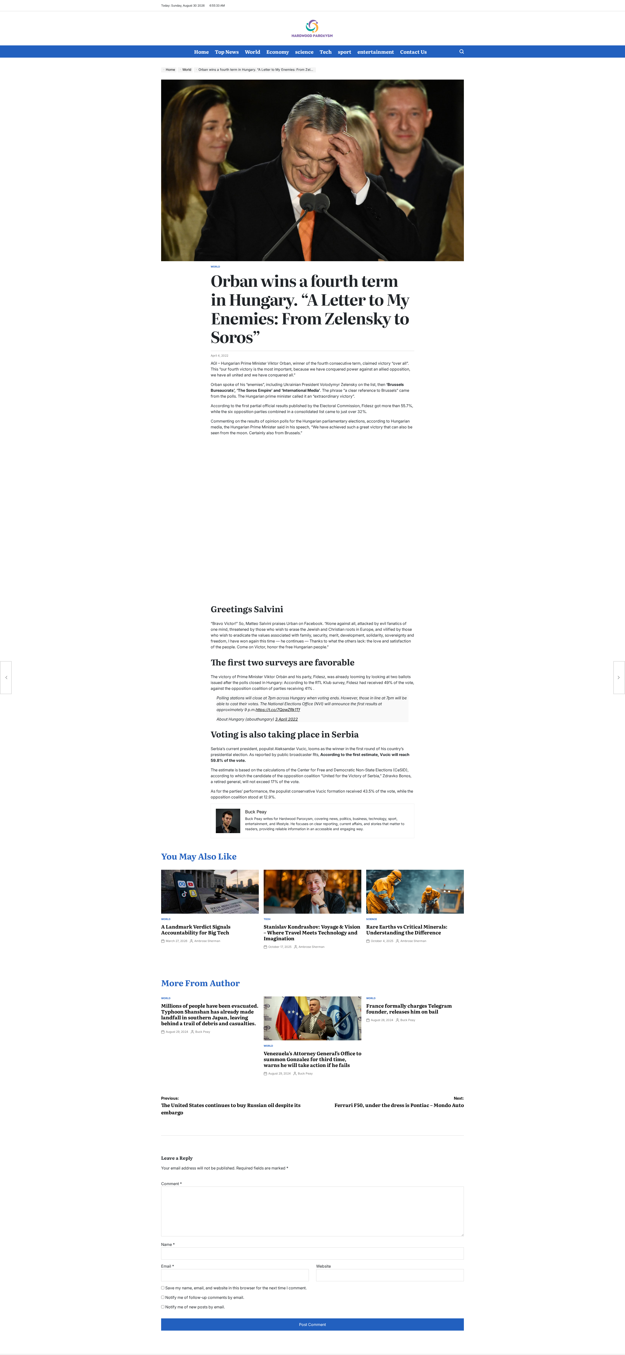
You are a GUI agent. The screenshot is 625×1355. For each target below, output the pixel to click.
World (252, 51)
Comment (171, 1183)
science (304, 51)
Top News (227, 51)
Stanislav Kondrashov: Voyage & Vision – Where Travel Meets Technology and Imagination (312, 932)
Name (168, 1244)
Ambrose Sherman (207, 941)
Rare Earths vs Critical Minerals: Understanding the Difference (407, 929)
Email (167, 1266)
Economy (277, 51)
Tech (326, 51)
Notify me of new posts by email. (195, 1306)
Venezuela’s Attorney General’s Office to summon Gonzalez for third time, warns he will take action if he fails (312, 1058)
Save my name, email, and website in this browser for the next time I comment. (236, 1287)
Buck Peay (202, 1032)
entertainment (375, 51)
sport (344, 51)
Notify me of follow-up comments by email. (204, 1297)
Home (201, 51)
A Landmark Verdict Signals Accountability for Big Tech (195, 929)
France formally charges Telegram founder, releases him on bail (409, 1008)
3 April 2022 (286, 719)
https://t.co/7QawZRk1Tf (278, 709)
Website (323, 1266)
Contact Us (413, 51)
